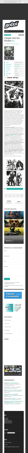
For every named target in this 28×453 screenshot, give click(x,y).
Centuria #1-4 (7, 323)
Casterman (17, 68)
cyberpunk (16, 188)
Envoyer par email (22, 195)
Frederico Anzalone (15, 43)
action (8, 188)
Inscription (6, 418)
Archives (5, 432)
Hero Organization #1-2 (9, 333)
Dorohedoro (11, 135)
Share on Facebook (6, 195)
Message (6, 266)
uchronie (21, 188)
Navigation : (22, 2)
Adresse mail (7, 256)
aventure (12, 188)
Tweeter (10, 195)
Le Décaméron (7, 330)
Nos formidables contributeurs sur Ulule (12, 446)
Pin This (18, 195)
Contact (6, 444)
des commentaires (8, 421)
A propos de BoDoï (8, 442)
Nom (5, 250)
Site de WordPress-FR (8, 422)
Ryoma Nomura (17, 64)
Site (5, 261)
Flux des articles (7, 420)
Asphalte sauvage (8, 320)
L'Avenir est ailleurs (12, 398)
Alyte (9, 387)
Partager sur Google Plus (14, 195)
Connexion (6, 419)
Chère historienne (8, 326)
